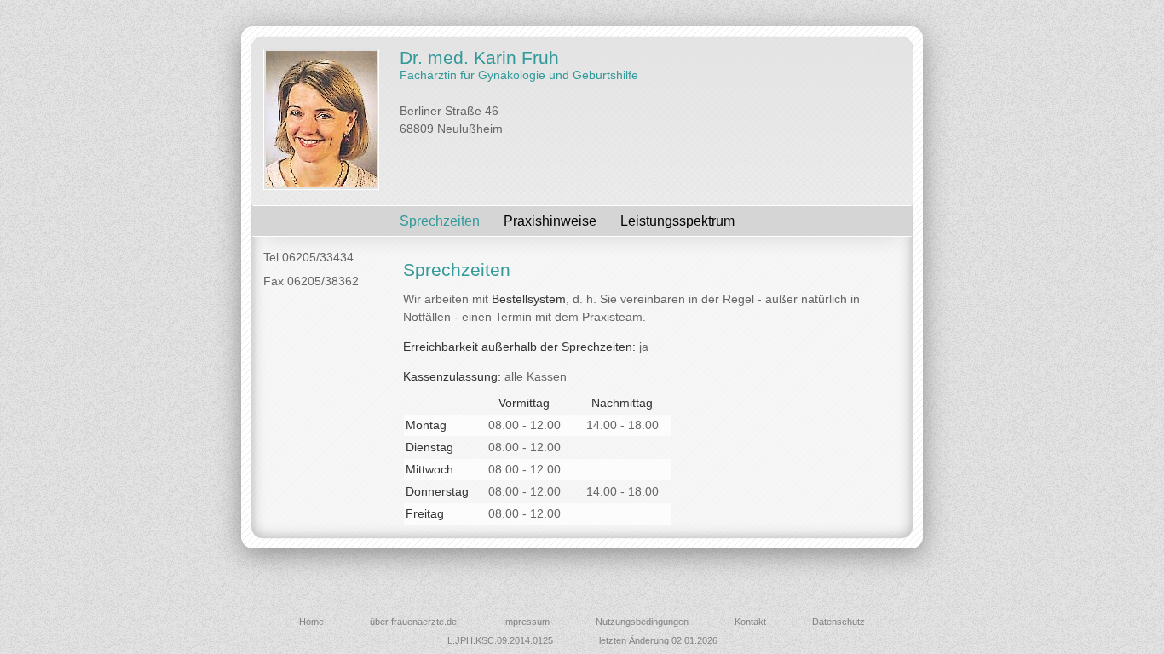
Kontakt (750, 622)
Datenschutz (838, 622)
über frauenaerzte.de (413, 622)
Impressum (526, 622)
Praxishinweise (550, 221)
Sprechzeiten (440, 221)
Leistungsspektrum (677, 221)
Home (311, 622)
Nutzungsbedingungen (642, 622)
